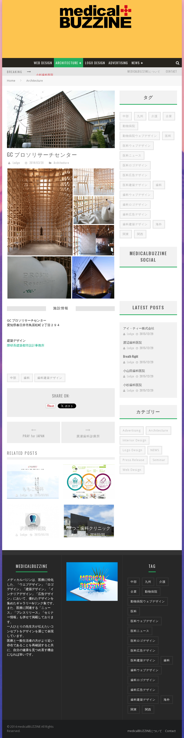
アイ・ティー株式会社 (138, 328)
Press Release (133, 460)
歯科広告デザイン (135, 214)
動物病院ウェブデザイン (140, 136)
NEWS (136, 62)
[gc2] (94, 181)
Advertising (118, 62)
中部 (13, 378)
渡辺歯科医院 (132, 342)
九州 (140, 116)
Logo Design (95, 62)
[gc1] (40, 211)
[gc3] (94, 210)
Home (11, 81)
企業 (169, 116)
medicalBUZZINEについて (143, 71)
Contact (171, 71)
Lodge (16, 163)
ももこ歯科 (33, 488)
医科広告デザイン (135, 175)
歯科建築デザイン (49, 378)
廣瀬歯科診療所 (88, 436)
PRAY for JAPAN (34, 436)
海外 (159, 224)
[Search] (178, 62)
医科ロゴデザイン (135, 165)
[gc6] (39, 277)
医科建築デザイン (135, 185)
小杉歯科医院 (44, 72)
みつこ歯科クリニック (88, 528)
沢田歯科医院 (33, 528)
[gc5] (93, 277)
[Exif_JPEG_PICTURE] (94, 239)
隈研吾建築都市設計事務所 (25, 345)
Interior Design (134, 440)
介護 (154, 116)
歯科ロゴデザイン (135, 204)
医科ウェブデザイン (137, 146)
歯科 (27, 378)
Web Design (43, 62)
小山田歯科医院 (134, 370)
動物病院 (129, 126)
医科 (168, 136)
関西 (140, 234)
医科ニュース (132, 155)
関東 (126, 234)
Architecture (67, 62)
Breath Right (130, 356)
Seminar (159, 460)
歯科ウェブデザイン (137, 195)
